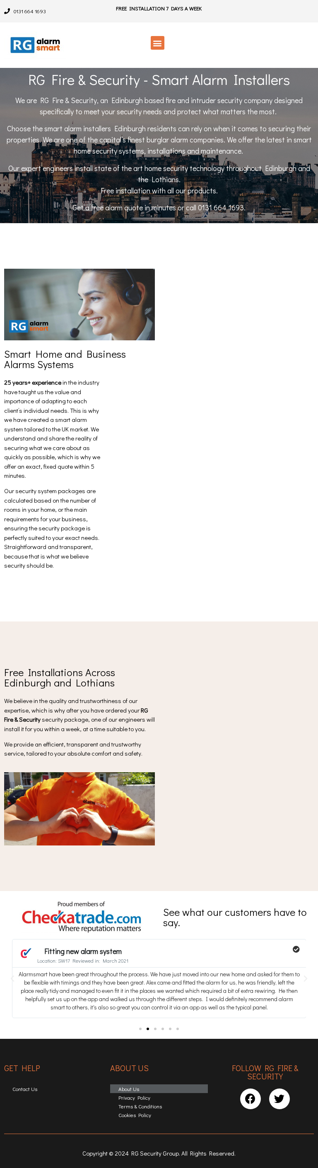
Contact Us (24, 1088)
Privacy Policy (134, 1097)
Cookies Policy (134, 1114)
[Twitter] (279, 1099)
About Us (128, 1088)
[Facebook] (250, 1099)
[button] (157, 43)
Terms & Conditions (140, 1106)
